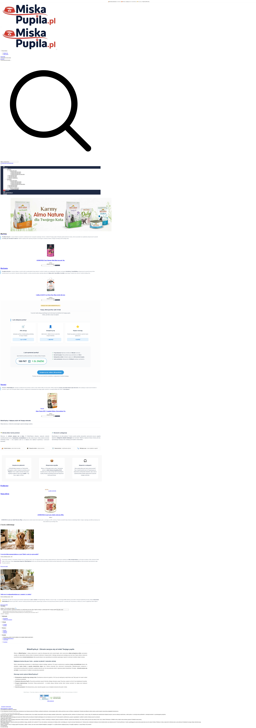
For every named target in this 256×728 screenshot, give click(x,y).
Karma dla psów (13, 170)
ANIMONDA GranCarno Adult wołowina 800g (51, 515)
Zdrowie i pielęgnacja (13, 177)
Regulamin (5, 618)
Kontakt (5, 625)
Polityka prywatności (7, 619)
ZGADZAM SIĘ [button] (4, 726)
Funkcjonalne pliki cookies (6, 715)
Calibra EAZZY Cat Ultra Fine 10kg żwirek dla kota (50, 295)
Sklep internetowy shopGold (7, 708)
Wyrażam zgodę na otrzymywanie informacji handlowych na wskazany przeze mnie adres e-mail (20, 612)
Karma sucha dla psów (16, 173)
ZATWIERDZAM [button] (4, 723)
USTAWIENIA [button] (4, 725)
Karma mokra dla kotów (16, 181)
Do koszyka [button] (57, 265)
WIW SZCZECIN (50, 701)
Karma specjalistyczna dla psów (18, 174)
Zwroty (4, 630)
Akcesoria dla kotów (13, 186)
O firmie (5, 624)
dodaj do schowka (50, 264)
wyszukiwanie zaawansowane (7, 163)
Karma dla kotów (13, 180)
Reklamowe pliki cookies (6, 720)
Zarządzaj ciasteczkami (6, 706)
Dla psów (9, 169)
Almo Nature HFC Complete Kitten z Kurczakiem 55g (50, 411)
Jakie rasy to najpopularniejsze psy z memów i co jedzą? (16, 594)
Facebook (5, 642)
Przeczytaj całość (4, 566)
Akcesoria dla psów (13, 176)
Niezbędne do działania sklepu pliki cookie (11, 713)
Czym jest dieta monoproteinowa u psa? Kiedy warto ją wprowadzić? (20, 554)
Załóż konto (5, 54)
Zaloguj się (5, 53)
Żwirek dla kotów (15, 189)
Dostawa (5, 632)
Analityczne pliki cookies (6, 718)
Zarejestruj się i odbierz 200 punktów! (51, 372)
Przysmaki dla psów (13, 175)
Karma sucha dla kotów (16, 183)
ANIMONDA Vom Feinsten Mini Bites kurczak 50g (51, 260)
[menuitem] (52, 178)
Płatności (5, 631)
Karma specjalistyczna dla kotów (18, 184)
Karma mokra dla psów (16, 171)
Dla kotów (9, 179)
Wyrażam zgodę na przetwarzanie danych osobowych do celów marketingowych (17, 611)
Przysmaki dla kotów (13, 185)
